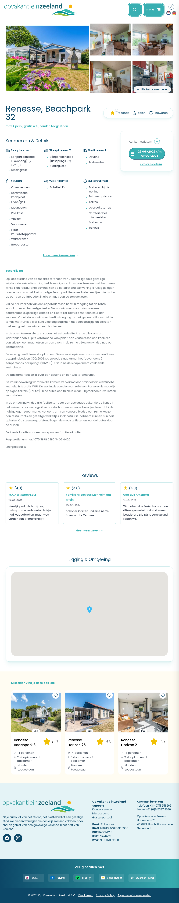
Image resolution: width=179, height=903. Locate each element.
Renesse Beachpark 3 (25, 742)
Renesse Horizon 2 (129, 742)
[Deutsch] (174, 13)
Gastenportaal (102, 817)
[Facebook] (7, 838)
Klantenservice (102, 809)
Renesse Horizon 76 (77, 742)
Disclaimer (85, 895)
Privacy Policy (105, 895)
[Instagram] (18, 838)
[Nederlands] (168, 13)
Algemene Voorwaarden (134, 895)
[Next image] (56, 712)
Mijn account (100, 813)
